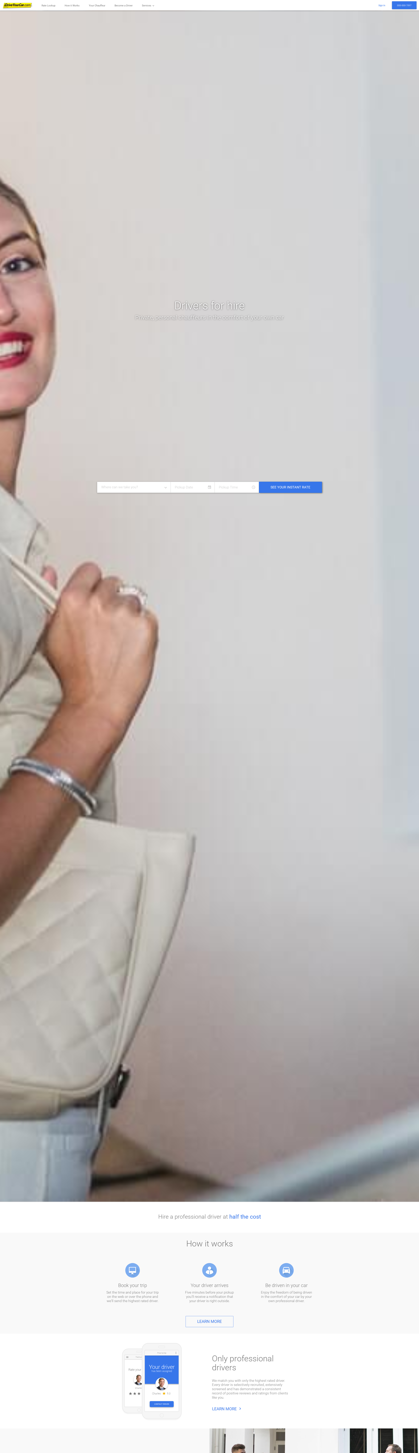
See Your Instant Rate (290, 487)
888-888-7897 (404, 5)
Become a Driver (124, 5)
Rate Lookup (48, 5)
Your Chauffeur (97, 5)
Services (148, 5)
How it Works (72, 5)
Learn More (209, 1321)
